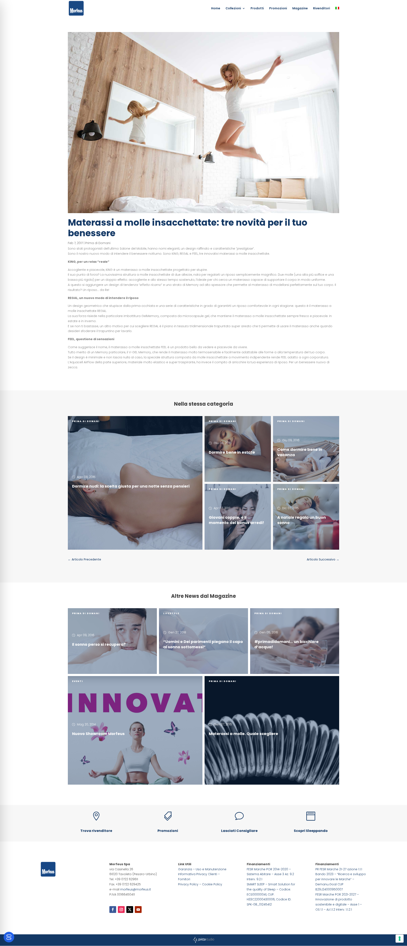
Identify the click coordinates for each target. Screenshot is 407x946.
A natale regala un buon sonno (301, 520)
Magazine (300, 8)
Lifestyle (171, 613)
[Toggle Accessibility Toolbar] (9, 937)
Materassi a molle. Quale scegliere (243, 733)
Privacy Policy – (190, 884)
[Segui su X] (129, 909)
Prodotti (257, 8)
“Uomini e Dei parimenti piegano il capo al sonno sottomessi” (203, 644)
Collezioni (233, 8)
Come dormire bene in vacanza (299, 452)
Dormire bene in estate (232, 452)
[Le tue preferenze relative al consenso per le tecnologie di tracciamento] (400, 939)
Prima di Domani (97, 243)
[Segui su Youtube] (138, 909)
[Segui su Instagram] (121, 909)
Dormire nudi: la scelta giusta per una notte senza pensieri (131, 486)
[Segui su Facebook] (112, 909)
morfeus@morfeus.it (135, 889)
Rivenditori (321, 8)
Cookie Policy (212, 884)
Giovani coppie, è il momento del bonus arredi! (236, 520)
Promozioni (278, 8)
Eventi (77, 681)
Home (215, 8)
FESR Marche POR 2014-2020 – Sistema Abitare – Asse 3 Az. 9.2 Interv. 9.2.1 (270, 874)
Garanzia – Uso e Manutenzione (202, 869)
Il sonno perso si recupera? (99, 644)
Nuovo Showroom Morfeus (98, 733)
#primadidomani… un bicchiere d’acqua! (286, 644)
